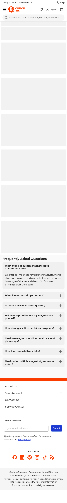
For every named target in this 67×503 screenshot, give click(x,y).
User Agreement (54, 479)
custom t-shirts (48, 475)
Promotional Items (38, 472)
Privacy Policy (11, 479)
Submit (56, 428)
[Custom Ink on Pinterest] (29, 457)
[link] (16, 9)
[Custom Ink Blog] (52, 457)
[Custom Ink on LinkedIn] (22, 457)
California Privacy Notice (32, 479)
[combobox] (33, 17)
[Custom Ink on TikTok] (44, 457)
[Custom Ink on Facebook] (14, 457)
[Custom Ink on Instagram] (37, 457)
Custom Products (18, 472)
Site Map (53, 472)
